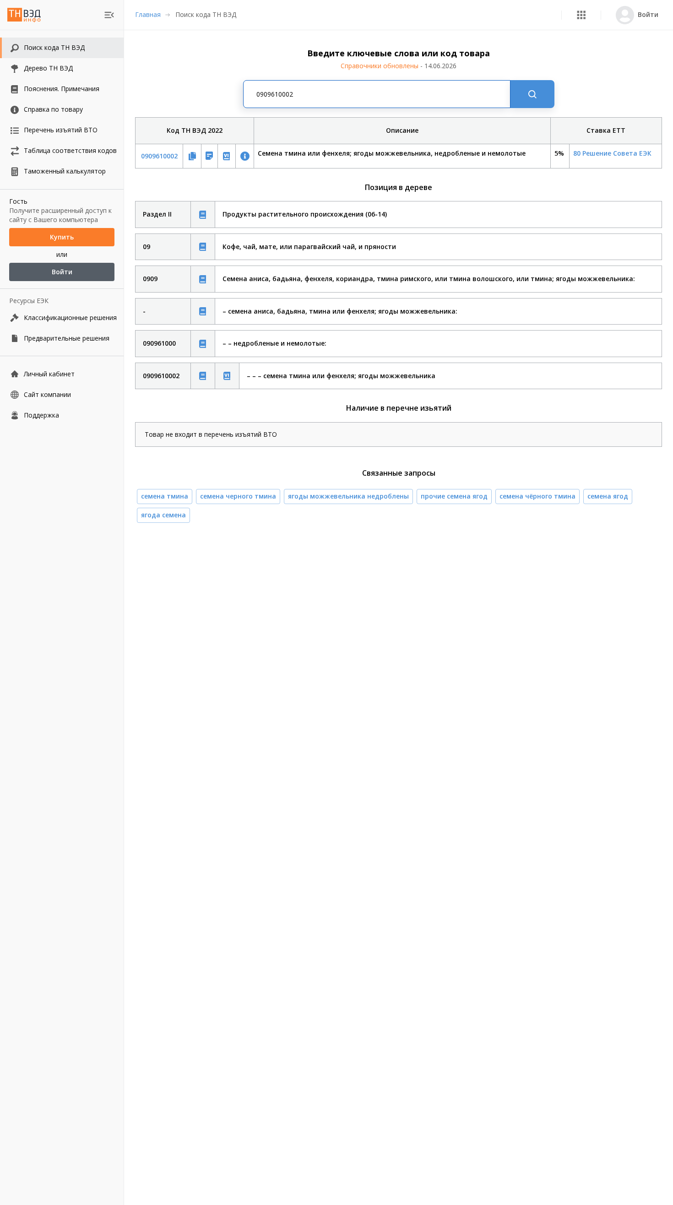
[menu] (109, 15)
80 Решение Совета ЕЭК (612, 153)
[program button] (581, 14)
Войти (62, 271)
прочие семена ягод (454, 496)
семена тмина (164, 496)
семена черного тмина (238, 496)
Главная (148, 14)
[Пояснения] (203, 214)
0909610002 (159, 156)
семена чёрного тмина (537, 496)
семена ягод (607, 496)
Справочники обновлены (398, 65)
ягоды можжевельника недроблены (348, 496)
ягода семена (163, 514)
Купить (62, 237)
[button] (581, 14)
